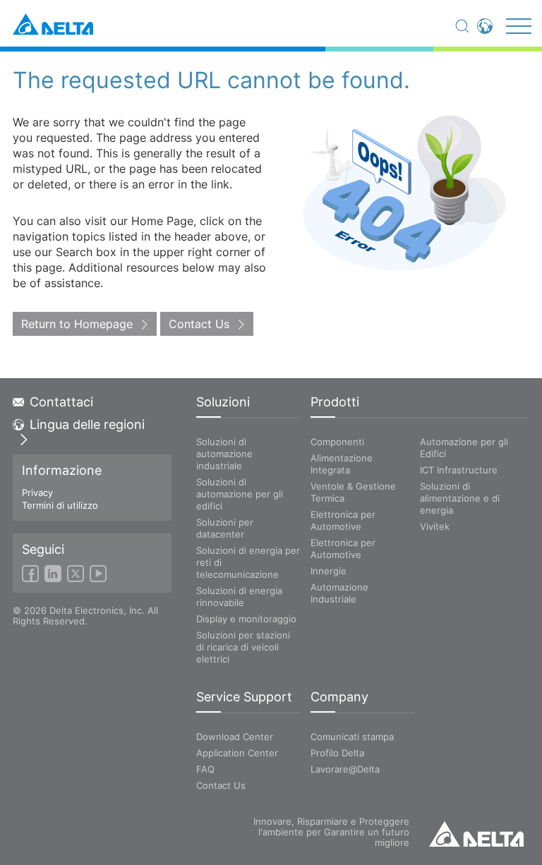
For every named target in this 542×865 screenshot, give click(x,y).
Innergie (329, 570)
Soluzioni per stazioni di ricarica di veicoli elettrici (243, 647)
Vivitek (435, 526)
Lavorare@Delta (345, 769)
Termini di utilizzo (60, 505)
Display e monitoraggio (246, 618)
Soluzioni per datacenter (224, 528)
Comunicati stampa (352, 736)
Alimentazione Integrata (342, 464)
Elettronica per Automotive (343, 520)
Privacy (37, 492)
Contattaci (61, 402)
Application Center (237, 752)
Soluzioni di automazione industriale (224, 453)
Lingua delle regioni (87, 425)
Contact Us (199, 324)
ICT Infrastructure (459, 470)
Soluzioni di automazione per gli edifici (239, 494)
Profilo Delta (337, 752)
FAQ (205, 769)
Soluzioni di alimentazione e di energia (460, 498)
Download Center (234, 736)
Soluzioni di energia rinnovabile (239, 596)
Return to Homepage (77, 324)
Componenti (337, 441)
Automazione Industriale (339, 593)
